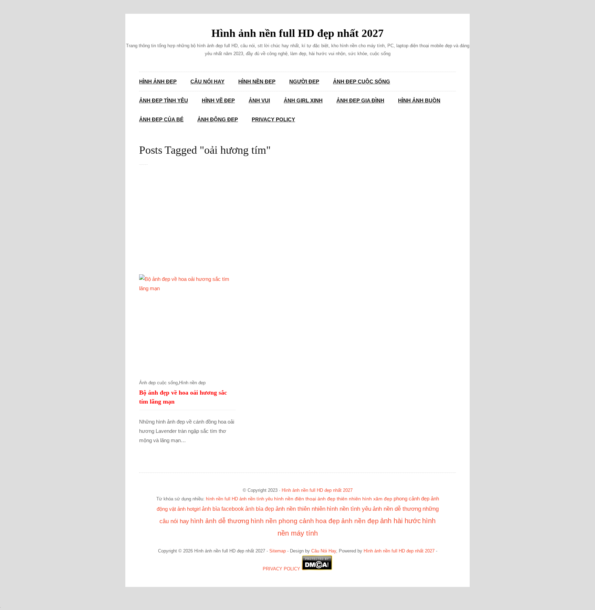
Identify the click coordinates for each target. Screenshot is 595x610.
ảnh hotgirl (188, 509)
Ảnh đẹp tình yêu (163, 100)
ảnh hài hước (400, 521)
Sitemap (277, 551)
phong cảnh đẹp (411, 498)
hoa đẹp (327, 521)
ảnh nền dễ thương (397, 508)
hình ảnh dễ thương (219, 521)
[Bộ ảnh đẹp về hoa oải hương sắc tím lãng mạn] (187, 322)
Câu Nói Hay (207, 81)
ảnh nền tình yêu (256, 498)
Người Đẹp (304, 81)
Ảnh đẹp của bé (161, 119)
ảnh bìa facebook (223, 509)
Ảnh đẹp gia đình (360, 100)
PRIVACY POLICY (281, 569)
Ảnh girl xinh (303, 100)
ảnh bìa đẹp (259, 509)
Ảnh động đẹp (217, 119)
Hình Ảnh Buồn (419, 100)
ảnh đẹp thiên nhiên (339, 498)
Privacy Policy (273, 119)
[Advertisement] (304, 223)
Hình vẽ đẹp (218, 100)
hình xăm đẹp (377, 498)
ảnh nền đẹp (360, 521)
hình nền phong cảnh (282, 521)
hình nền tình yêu (349, 508)
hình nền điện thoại (295, 498)
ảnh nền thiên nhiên (300, 509)
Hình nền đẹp (256, 81)
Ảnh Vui (259, 100)
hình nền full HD (222, 498)
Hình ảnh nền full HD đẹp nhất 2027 (297, 33)
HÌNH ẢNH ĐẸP (158, 81)
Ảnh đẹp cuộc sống (361, 81)
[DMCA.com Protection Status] (317, 569)
